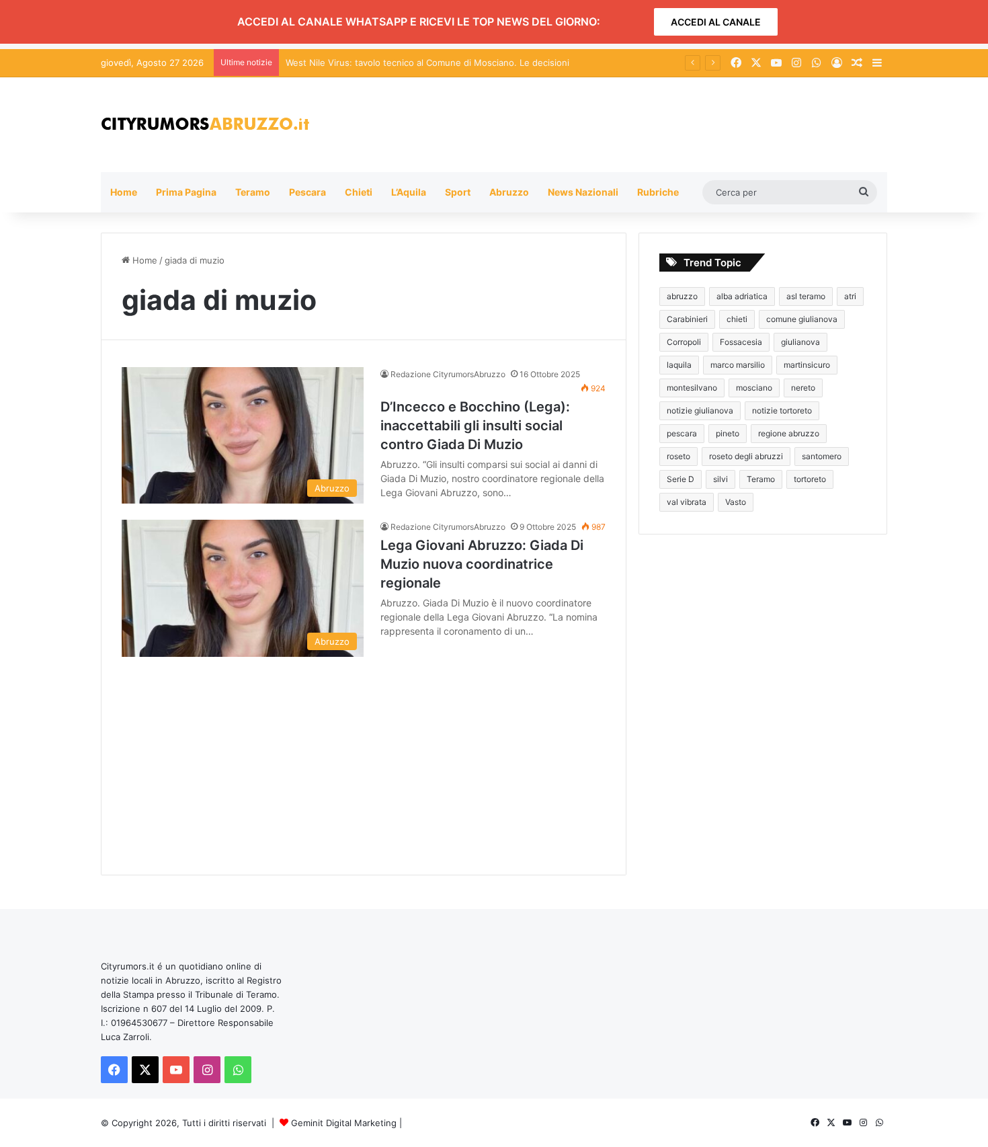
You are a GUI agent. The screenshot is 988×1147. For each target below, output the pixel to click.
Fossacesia (741, 342)
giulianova (800, 342)
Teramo (252, 192)
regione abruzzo (788, 433)
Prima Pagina (186, 192)
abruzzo (682, 296)
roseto (678, 456)
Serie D (680, 479)
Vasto (735, 502)
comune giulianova (801, 319)
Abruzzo (509, 192)
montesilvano (692, 388)
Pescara (307, 192)
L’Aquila (408, 192)
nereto (803, 388)
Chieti (358, 192)
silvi (720, 479)
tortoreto (810, 479)
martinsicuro (807, 365)
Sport (457, 192)
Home (123, 192)
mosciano (754, 388)
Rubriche (658, 192)
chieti (737, 319)
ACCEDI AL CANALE (716, 22)
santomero (821, 456)
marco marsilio (737, 365)
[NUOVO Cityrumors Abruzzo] (205, 124)
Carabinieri (687, 319)
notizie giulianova (700, 410)
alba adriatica (742, 296)
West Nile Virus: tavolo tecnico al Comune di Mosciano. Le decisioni (427, 62)
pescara (682, 433)
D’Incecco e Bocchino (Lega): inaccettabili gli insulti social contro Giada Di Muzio (475, 425)
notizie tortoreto (782, 410)
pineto (727, 433)
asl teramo (805, 296)
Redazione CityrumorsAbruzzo (447, 374)
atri (850, 296)
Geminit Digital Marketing (344, 1122)
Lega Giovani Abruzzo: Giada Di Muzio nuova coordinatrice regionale (481, 564)
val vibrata (686, 502)
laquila (679, 365)
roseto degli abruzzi (746, 456)
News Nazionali (583, 192)
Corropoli (684, 342)
